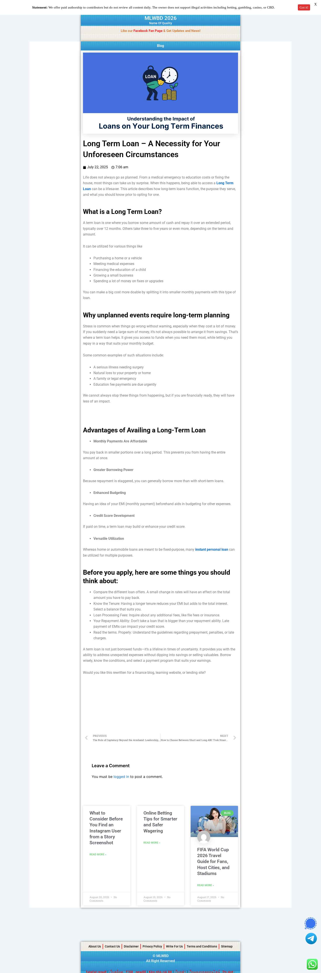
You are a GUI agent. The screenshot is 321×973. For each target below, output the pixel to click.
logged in (121, 776)
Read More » (98, 854)
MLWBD (162, 956)
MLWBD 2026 (161, 18)
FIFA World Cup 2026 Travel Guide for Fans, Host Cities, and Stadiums (213, 861)
